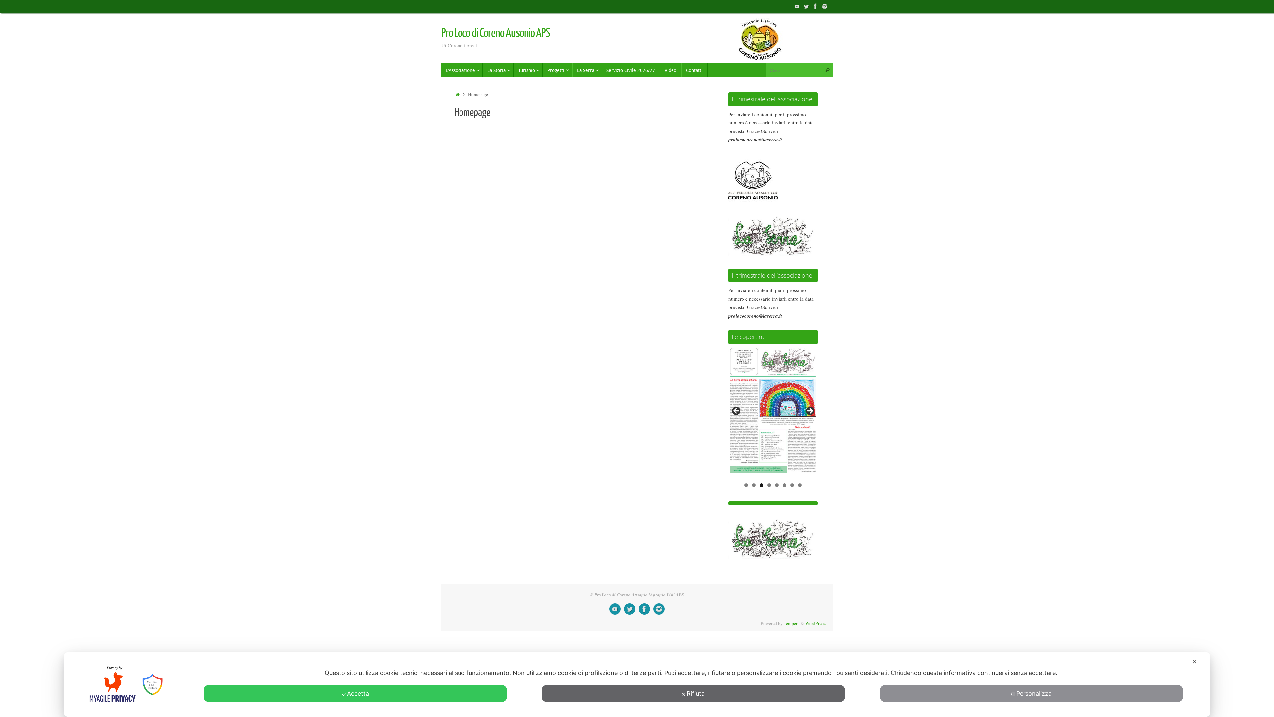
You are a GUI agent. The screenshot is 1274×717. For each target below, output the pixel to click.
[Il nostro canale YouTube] (797, 6)
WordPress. (815, 623)
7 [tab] (792, 485)
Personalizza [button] (1034, 693)
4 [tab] (769, 485)
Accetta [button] (358, 693)
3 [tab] (761, 485)
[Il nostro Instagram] (824, 6)
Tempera (792, 623)
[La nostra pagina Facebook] (815, 6)
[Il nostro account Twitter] (806, 6)
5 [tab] (777, 485)
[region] (773, 413)
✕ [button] (1194, 661)
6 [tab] (784, 485)
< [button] (737, 411)
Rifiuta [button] (696, 693)
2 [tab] (754, 485)
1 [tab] (746, 485)
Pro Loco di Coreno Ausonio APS (495, 33)
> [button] (809, 411)
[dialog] (637, 684)
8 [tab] (800, 485)
